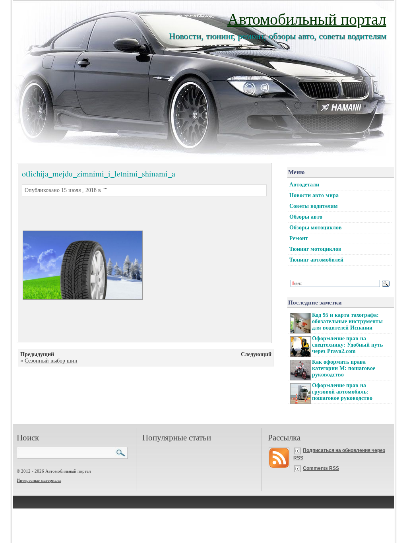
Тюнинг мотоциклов (315, 249)
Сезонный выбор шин (51, 361)
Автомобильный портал (306, 18)
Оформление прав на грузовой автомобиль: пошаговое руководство (342, 391)
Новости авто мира (314, 195)
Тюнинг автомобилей (316, 260)
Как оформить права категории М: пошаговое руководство (343, 368)
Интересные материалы (39, 480)
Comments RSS (321, 468)
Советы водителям (313, 206)
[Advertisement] (135, 212)
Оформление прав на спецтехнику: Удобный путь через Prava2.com (347, 344)
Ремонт (298, 238)
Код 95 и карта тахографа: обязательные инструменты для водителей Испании (347, 321)
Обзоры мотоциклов (315, 228)
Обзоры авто (305, 217)
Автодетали (304, 185)
